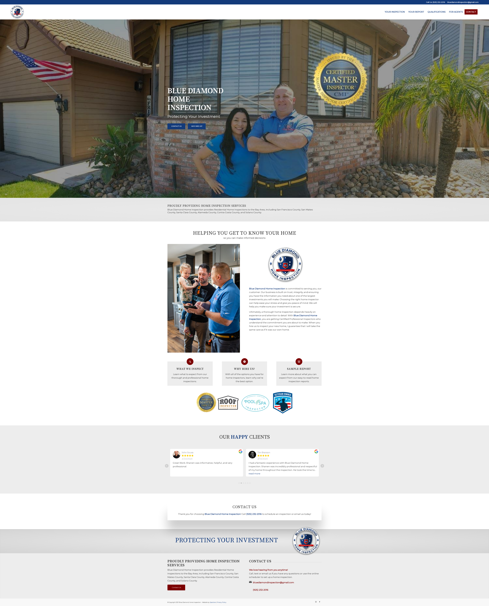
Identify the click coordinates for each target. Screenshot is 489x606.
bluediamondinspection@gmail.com (463, 2)
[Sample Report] (299, 361)
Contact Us (176, 126)
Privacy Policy (221, 602)
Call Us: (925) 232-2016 (435, 2)
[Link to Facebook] (320, 602)
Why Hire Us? (196, 126)
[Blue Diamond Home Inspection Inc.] (17, 12)
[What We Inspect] (190, 361)
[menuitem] (394, 12)
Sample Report (299, 369)
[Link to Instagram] (316, 602)
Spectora (213, 602)
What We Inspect (190, 369)
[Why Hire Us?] (244, 361)
